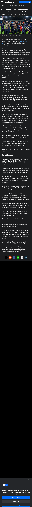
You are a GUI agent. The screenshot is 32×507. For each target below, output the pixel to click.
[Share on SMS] (25, 257)
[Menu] (2, 2)
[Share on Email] (22, 257)
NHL (19, 5)
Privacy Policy (24, 494)
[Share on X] (6, 257)
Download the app (24, 2)
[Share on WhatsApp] (18, 257)
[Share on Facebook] (14, 257)
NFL (11, 5)
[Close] (28, 479)
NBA (15, 5)
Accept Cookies (16, 497)
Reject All (16, 501)
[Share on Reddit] (10, 257)
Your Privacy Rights (16, 505)
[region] (16, 492)
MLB (22, 5)
